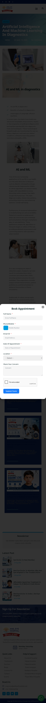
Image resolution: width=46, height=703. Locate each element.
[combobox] (5, 328)
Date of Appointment (11, 344)
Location (6, 354)
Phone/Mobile (8, 324)
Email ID (6, 334)
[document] (23, 351)
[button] (43, 307)
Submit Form (11, 391)
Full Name (7, 314)
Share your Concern (11, 364)
